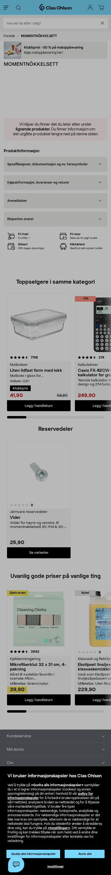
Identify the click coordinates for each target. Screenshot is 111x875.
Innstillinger (55, 866)
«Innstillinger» (59, 828)
